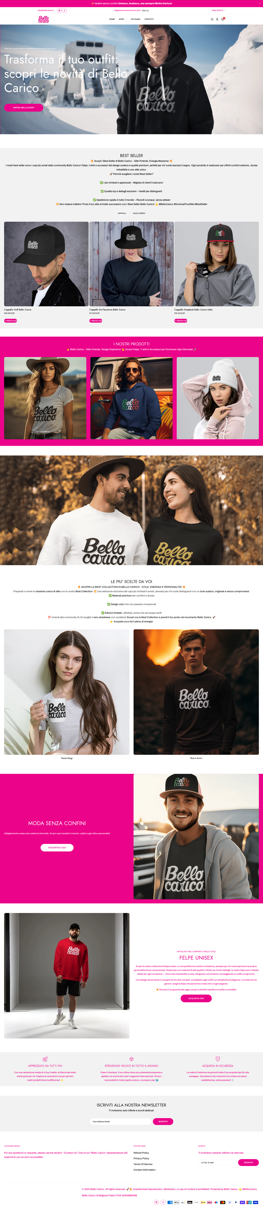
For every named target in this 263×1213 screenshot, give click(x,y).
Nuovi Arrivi (196, 758)
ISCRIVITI (163, 1121)
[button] (10, 321)
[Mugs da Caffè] (66, 692)
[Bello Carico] (44, 19)
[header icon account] (217, 19)
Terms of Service (143, 1164)
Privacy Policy (141, 1158)
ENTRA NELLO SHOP (23, 108)
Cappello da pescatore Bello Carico (107, 309)
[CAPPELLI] (218, 398)
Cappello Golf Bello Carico (17, 309)
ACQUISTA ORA (196, 998)
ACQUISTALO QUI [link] (57, 848)
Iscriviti (248, 1162)
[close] (259, 3)
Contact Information (144, 1170)
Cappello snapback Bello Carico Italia (193, 309)
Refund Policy (141, 1152)
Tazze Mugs (67, 758)
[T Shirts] (45, 398)
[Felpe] (131, 398)
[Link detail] (59, 10)
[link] (196, 836)
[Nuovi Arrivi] (196, 692)
